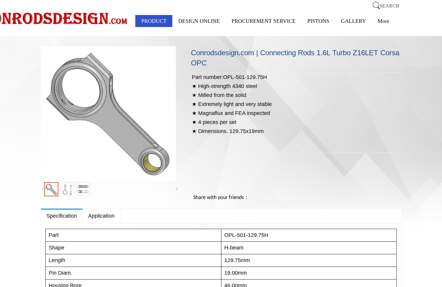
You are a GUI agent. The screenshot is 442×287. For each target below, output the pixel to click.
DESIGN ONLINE (199, 21)
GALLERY (353, 21)
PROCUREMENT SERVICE (264, 21)
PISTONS (318, 21)
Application (101, 216)
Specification (61, 216)
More (383, 21)
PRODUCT (154, 21)
